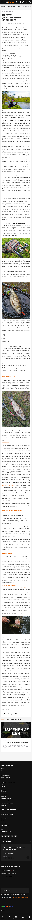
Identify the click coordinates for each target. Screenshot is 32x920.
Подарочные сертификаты (8, 782)
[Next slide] (30, 841)
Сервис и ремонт (5, 775)
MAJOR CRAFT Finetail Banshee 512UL (12, 510)
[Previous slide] (28, 841)
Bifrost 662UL (5, 442)
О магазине (4, 794)
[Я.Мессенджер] (4, 713)
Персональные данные (7, 803)
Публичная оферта (6, 798)
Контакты (3, 796)
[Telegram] (15, 713)
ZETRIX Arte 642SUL (7, 553)
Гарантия (3, 773)
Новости (3, 786)
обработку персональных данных (20, 897)
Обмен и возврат (5, 777)
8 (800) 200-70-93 (7, 814)
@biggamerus (5, 819)
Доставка (3, 770)
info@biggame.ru (6, 831)
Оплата (3, 768)
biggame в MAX (5, 825)
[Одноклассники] (12, 713)
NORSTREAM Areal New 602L (10, 585)
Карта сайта (4, 805)
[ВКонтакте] (8, 713)
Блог (2, 784)
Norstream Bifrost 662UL (8, 376)
